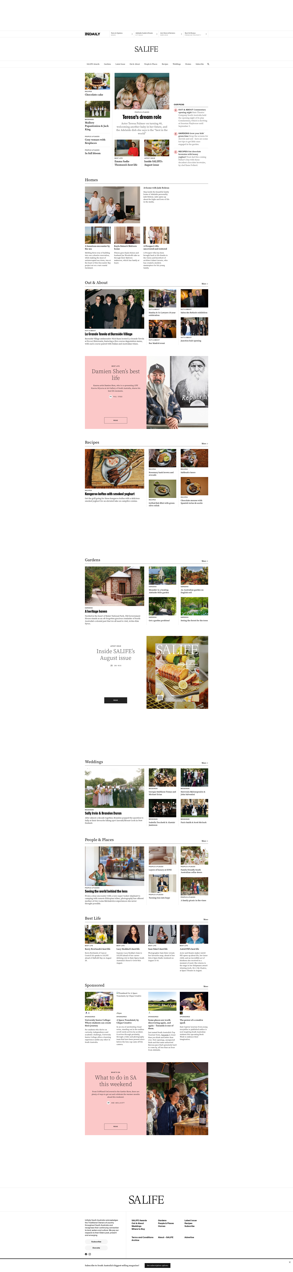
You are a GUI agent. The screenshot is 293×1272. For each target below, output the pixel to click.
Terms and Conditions (142, 1237)
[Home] (97, 34)
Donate (96, 1248)
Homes (188, 64)
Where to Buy (138, 1229)
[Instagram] (90, 1254)
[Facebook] (86, 1254)
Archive (135, 1240)
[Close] (290, 1262)
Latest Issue (120, 64)
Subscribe (200, 64)
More (204, 284)
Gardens (107, 64)
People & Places (150, 64)
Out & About (135, 64)
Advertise (189, 1237)
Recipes (165, 64)
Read (115, 420)
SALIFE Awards (93, 64)
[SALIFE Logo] (146, 49)
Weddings (177, 64)
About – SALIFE (165, 1237)
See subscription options (157, 1265)
